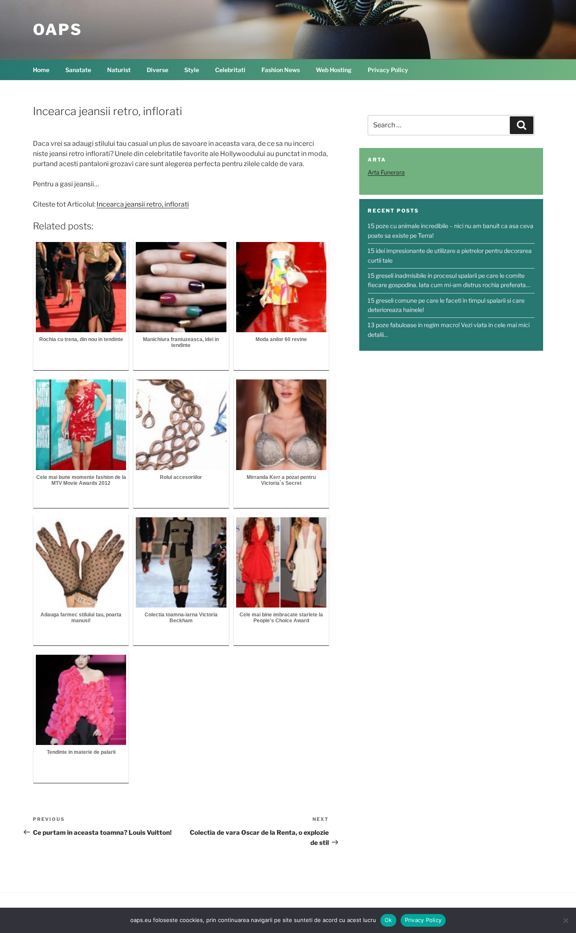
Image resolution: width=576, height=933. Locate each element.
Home (41, 69)
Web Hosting (334, 69)
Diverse (157, 69)
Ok (388, 920)
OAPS (57, 29)
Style (191, 69)
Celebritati (230, 69)
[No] (565, 920)
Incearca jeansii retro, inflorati (143, 204)
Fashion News (280, 69)
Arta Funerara (386, 172)
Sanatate (78, 69)
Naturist (119, 69)
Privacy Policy (388, 69)
